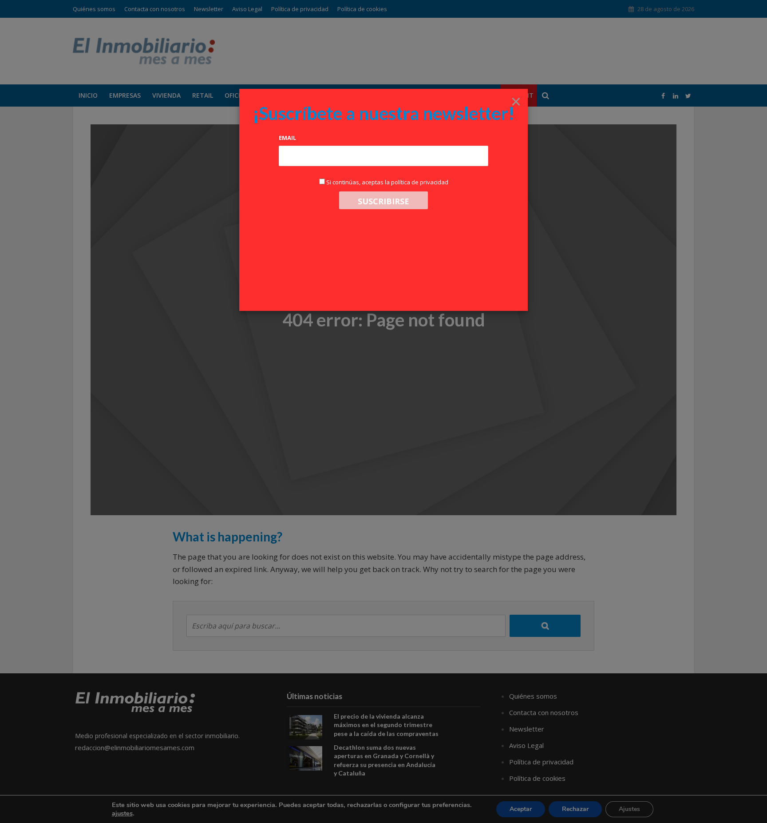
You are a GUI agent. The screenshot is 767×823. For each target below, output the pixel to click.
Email (287, 138)
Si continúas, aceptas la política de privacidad (387, 182)
